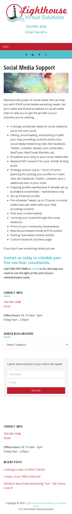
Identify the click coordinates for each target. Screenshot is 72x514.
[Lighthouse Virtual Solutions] (36, 22)
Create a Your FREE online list (22, 476)
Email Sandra (36, 32)
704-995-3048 (36, 26)
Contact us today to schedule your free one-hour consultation (32, 260)
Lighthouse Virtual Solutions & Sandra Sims (45, 504)
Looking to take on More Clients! (24, 469)
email (34, 269)
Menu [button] (6, 46)
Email (7, 306)
